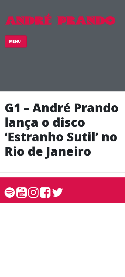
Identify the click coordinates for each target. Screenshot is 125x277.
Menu (15, 41)
